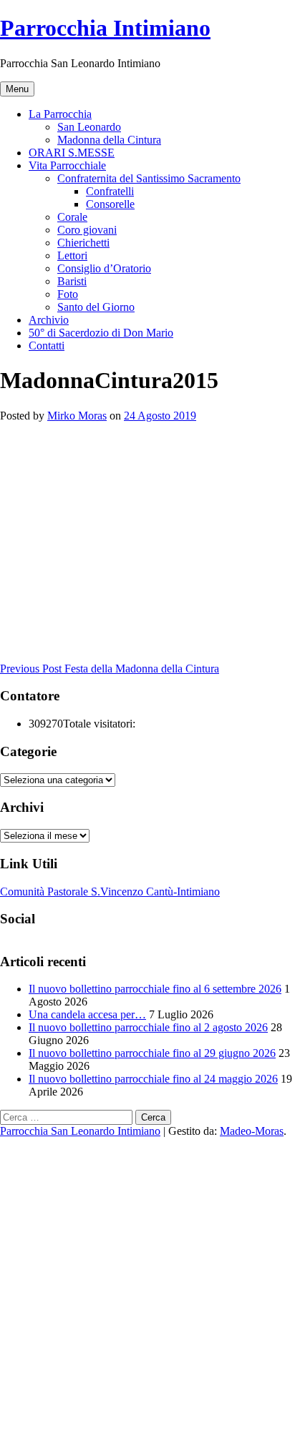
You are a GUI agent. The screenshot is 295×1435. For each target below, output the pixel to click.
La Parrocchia (60, 114)
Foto (67, 294)
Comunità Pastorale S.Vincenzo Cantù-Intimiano (110, 891)
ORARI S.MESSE (72, 153)
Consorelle (110, 204)
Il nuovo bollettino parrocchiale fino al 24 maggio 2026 (153, 1079)
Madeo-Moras (252, 1131)
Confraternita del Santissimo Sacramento (149, 178)
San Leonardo (89, 127)
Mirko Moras (77, 415)
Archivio (49, 320)
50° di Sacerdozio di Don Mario (101, 333)
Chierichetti (83, 243)
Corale (72, 217)
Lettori (72, 255)
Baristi (72, 281)
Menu (17, 89)
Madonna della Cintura (109, 140)
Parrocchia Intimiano (105, 28)
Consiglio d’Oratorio (104, 268)
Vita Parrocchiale (67, 165)
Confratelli (110, 191)
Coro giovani (87, 230)
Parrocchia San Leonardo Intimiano (80, 1131)
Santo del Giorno (96, 307)
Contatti (46, 345)
